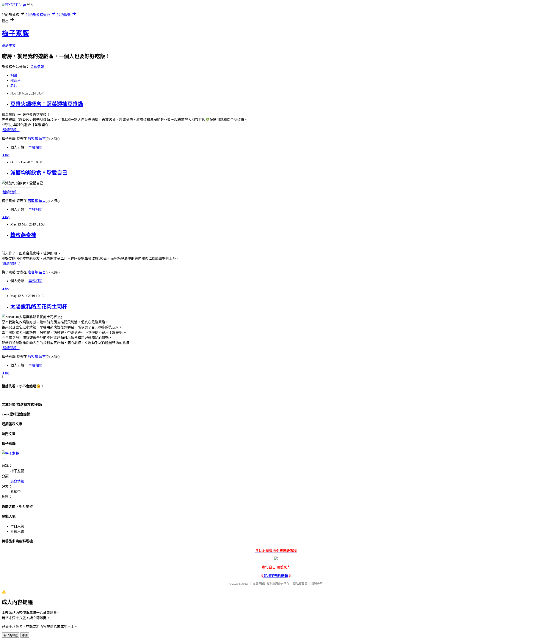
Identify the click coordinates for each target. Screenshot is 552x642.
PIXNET (244, 583)
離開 (25, 635)
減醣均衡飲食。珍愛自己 (38, 172)
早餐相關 (35, 147)
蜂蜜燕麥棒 (23, 235)
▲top (5, 155)
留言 (42, 138)
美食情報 (37, 67)
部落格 (15, 80)
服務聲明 (317, 583)
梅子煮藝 (15, 33)
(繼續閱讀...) (11, 130)
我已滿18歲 (10, 635)
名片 (13, 86)
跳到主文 (9, 45)
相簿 (13, 75)
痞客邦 (33, 138)
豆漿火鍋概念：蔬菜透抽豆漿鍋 (46, 104)
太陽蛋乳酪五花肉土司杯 (38, 306)
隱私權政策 (300, 583)
